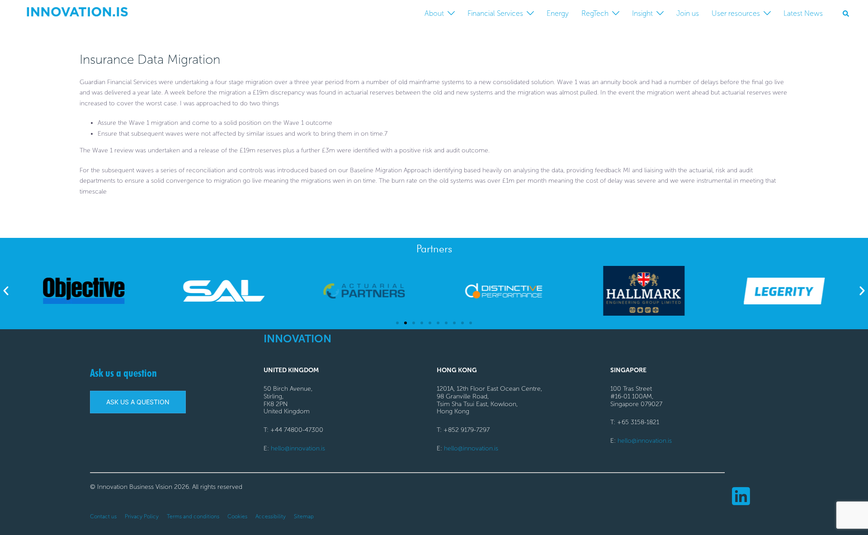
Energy (558, 13)
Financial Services (495, 13)
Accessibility (270, 516)
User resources (736, 13)
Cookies (237, 516)
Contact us (103, 516)
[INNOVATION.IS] (77, 13)
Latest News (803, 13)
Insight (642, 13)
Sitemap (304, 516)
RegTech (595, 13)
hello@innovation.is (298, 448)
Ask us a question (123, 372)
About (434, 13)
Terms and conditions (193, 516)
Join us (687, 13)
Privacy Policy (142, 516)
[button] (846, 13)
